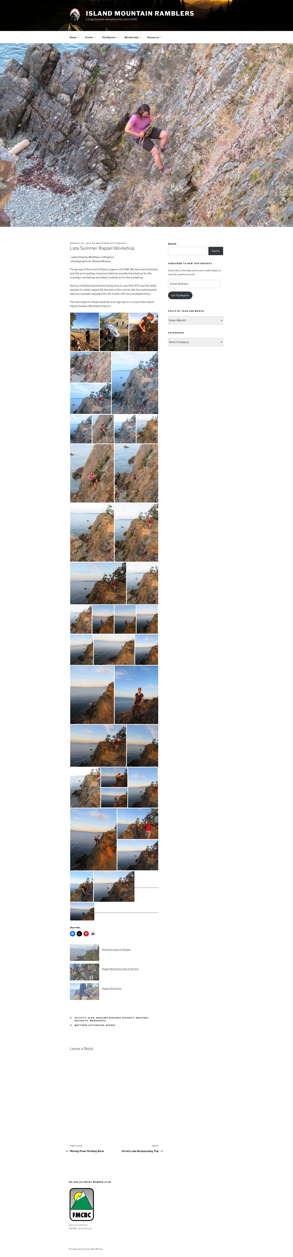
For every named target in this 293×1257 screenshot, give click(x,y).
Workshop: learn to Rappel (116, 949)
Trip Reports (109, 37)
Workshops (98, 1020)
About (73, 37)
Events (89, 37)
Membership (131, 37)
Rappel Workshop (111, 988)
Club (91, 1018)
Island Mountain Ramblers (140, 13)
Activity (80, 1018)
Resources (153, 37)
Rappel (111, 1025)
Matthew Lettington (111, 243)
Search (172, 243)
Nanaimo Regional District (115, 1018)
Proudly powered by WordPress (86, 1248)
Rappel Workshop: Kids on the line (120, 968)
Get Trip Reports (180, 295)
